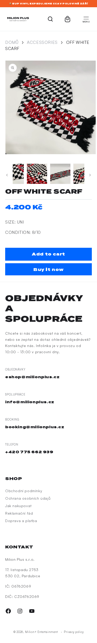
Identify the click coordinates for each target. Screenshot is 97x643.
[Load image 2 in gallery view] (13, 173)
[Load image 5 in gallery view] (83, 173)
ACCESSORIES (42, 42)
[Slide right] (90, 175)
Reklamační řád (19, 513)
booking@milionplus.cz (34, 427)
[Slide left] (7, 175)
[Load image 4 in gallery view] (60, 173)
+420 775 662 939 (29, 452)
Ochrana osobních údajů (27, 498)
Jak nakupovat (18, 506)
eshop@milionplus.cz (32, 377)
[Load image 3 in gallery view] (37, 173)
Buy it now (48, 269)
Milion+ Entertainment (41, 632)
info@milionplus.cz (29, 402)
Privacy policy (74, 632)
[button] (86, 19)
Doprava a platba (21, 520)
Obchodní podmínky (23, 491)
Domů (11, 42)
